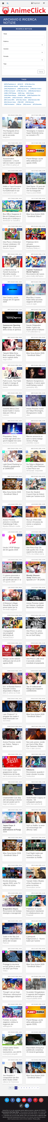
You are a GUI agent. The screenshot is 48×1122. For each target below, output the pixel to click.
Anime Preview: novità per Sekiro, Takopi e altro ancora (12, 744)
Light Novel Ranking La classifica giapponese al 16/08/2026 (12, 466)
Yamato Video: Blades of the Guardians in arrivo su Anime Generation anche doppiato (35, 885)
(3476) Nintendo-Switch (11, 86)
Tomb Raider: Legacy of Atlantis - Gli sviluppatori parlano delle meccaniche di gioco (35, 802)
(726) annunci (27, 104)
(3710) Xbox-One (30, 84)
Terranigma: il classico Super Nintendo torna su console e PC (35, 133)
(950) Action (27, 97)
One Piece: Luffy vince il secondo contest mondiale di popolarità (35, 661)
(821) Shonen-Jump (10, 102)
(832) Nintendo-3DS (34, 100)
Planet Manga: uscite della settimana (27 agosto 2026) (34, 161)
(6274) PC (21, 84)
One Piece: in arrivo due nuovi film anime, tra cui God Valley (34, 633)
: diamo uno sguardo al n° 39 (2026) (35, 577)
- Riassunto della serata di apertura (12, 327)
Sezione (5, 49)
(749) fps (19, 104)
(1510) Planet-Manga (10, 95)
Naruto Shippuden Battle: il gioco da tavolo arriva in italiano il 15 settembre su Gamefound (35, 329)
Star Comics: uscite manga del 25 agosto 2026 (11, 300)
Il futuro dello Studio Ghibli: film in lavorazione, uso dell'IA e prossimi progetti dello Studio (12, 1052)
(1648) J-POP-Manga (10, 93)
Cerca (41, 72)
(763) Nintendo (29, 102)
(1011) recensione (17, 97)
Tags (4, 64)
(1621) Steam (30, 93)
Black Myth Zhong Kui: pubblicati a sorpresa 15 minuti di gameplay (35, 1050)
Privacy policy (36, 1119)
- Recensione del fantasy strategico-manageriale (12, 911)
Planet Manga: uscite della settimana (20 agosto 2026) (34, 1022)
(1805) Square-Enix (23, 88)
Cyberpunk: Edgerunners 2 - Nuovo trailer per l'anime (35, 939)
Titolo (5, 34)
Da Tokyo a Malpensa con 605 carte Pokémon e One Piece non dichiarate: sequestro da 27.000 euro (35, 468)
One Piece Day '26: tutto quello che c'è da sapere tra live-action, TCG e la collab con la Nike (35, 552)
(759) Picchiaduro (9, 104)
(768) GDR (21, 102)
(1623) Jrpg (21, 93)
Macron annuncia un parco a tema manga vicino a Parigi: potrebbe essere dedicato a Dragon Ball (35, 440)
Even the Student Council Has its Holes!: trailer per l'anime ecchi (35, 494)
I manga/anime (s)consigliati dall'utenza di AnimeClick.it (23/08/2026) (9, 635)
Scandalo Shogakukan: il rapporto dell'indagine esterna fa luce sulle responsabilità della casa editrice (35, 996)
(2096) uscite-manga (26, 86)
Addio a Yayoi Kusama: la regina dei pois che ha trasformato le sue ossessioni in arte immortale (12, 190)
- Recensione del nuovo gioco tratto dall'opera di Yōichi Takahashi (35, 274)
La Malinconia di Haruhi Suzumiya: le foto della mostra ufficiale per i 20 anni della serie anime (11, 274)
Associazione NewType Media (10, 1112)
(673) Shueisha (37, 104)
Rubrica (5, 41)
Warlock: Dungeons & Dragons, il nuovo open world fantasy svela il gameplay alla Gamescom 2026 (35, 385)
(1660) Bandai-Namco (34, 91)
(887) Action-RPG (9, 100)
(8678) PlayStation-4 (10, 84)
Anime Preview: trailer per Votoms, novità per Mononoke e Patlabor (35, 605)
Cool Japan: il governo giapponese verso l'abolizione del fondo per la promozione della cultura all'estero (12, 774)
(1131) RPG (7, 97)
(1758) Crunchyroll (9, 91)
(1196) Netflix (22, 95)
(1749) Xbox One (22, 91)
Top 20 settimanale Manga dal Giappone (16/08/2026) (34, 689)
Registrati (36, 3)
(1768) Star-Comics (35, 88)
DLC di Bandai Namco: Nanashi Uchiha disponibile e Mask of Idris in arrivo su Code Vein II (12, 691)
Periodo (5, 56)
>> (38, 1088)
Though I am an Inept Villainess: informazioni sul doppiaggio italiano (12, 994)
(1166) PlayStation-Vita (33, 95)
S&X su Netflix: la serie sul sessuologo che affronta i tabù (35, 828)
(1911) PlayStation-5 (10, 88)
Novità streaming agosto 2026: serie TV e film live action (11, 883)
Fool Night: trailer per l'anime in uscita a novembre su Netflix (34, 855)
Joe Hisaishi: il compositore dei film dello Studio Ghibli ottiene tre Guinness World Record (11, 1080)
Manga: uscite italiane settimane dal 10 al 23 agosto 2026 (11, 661)
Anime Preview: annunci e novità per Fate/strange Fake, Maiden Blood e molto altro (11, 524)
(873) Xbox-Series (21, 100)
